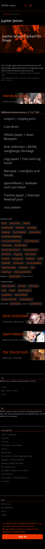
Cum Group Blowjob (11, 241)
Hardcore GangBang (33, 73)
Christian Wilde (5, 78)
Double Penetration (13, 73)
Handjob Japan (15, 95)
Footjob (5, 258)
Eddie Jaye (23, 78)
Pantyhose (18, 263)
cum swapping (31, 241)
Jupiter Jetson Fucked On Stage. (21, 38)
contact (3, 387)
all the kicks (15, 276)
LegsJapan (6, 294)
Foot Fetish (30, 254)
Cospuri (21, 286)
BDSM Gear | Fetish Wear (12, 358)
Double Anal (20, 245)
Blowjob (20, 227)
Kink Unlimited (15, 315)
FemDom (6, 254)
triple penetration (23, 272)
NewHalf (6, 263)
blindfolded (7, 227)
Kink (4, 290)
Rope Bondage (9, 267)
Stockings (6, 272)
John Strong (31, 78)
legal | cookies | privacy (9, 390)
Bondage (32, 227)
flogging (18, 254)
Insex (12, 290)
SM (32, 267)
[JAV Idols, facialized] (22, 336)
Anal (4, 223)
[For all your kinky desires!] (22, 354)
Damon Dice (15, 78)
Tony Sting (9, 80)
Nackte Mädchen (7, 508)
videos (3, 75)
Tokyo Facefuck (9, 299)
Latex (40, 258)
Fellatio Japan (24, 290)
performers (36, 303)
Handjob (30, 258)
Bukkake (6, 232)
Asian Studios (8, 286)
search (3, 394)
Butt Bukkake (19, 232)
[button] (25, 5)
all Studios (15, 303)
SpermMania (21, 294)
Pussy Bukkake (34, 263)
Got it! (22, 537)
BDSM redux (8, 5)
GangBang (23, 73)
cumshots (6, 245)
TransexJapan (26, 299)
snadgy (3, 515)
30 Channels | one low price (13, 322)
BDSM (26, 223)
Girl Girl (3, 511)
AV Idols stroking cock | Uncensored (16, 101)
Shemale (23, 267)
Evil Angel (33, 286)
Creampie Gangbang (11, 236)
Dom (4, 73)
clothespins (34, 232)
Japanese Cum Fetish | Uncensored (16, 340)
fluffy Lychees (5, 504)
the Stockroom (15, 352)
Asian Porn (15, 223)
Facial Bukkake (30, 249)
